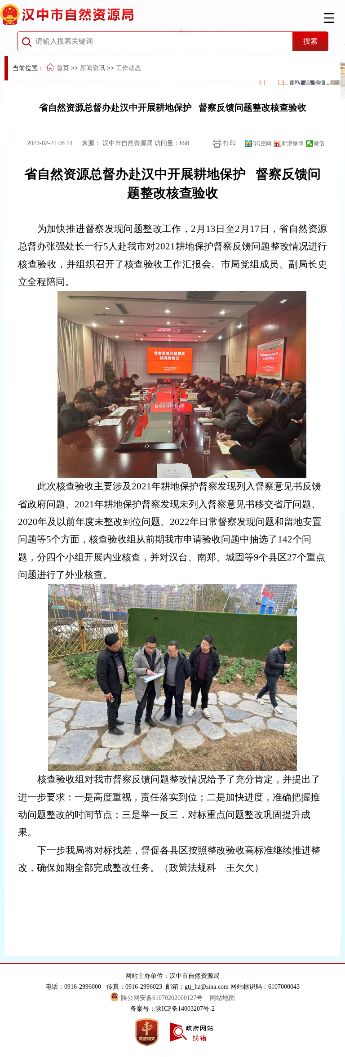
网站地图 (222, 998)
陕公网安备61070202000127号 (162, 998)
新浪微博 (292, 143)
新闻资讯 (92, 68)
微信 (319, 143)
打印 (228, 143)
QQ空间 (261, 143)
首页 (63, 68)
